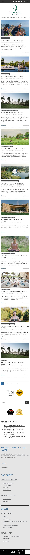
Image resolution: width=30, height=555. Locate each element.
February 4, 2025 (18, 293)
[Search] (3, 1)
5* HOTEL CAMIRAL (7, 485)
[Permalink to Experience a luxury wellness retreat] (15, 279)
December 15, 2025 (19, 78)
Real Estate (11, 110)
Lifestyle (3, 74)
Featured (3, 146)
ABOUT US (5, 516)
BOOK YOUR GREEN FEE (8, 483)
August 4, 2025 (18, 186)
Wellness (12, 217)
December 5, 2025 (19, 114)
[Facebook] (13, 1)
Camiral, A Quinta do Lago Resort (7, 78)
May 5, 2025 (18, 222)
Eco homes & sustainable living (12, 112)
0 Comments (26, 52)
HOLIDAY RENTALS (7, 490)
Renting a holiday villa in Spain (12, 76)
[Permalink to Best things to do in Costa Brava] (15, 28)
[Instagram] (16, 1)
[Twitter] (21, 1)
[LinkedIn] (19, 1)
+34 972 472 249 (7, 499)
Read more (3, 52)
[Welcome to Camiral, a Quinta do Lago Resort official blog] (15, 10)
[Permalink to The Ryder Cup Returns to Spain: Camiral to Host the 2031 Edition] (15, 171)
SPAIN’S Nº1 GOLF (7, 519)
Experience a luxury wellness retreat (14, 291)
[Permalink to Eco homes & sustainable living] (15, 100)
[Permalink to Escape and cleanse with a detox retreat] (15, 207)
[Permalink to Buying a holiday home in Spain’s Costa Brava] (15, 350)
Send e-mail (5, 501)
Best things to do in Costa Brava (12, 40)
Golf (7, 146)
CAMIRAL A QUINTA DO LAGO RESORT (11, 536)
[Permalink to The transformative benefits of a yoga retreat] (15, 314)
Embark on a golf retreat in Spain (13, 148)
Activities (3, 37)
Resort (7, 37)
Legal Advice (4, 467)
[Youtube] (24, 1)
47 (14, 383)
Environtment (4, 110)
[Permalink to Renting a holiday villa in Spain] (15, 64)
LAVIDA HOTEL (6, 487)
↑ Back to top (15, 552)
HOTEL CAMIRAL (6, 538)
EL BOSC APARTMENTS (8, 527)
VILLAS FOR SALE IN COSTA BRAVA (10, 525)
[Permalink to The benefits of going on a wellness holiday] (15, 243)
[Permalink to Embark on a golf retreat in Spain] (15, 136)
